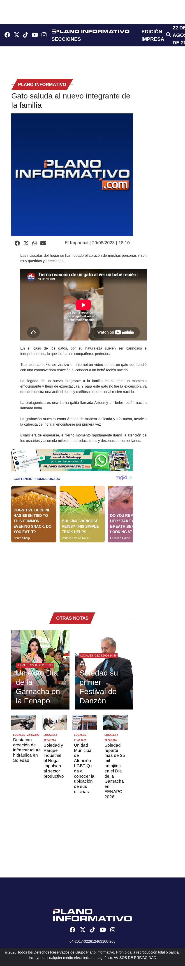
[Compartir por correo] (43, 243)
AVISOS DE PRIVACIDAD (135, 958)
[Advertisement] (72, 574)
